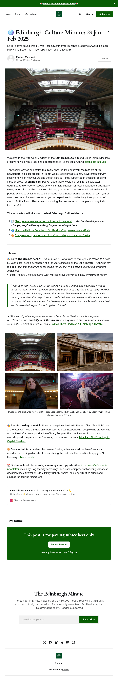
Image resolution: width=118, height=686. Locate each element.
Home (8, 14)
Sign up (59, 663)
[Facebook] (50, 642)
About (18, 14)
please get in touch (95, 161)
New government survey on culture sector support (43, 221)
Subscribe (104, 14)
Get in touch (31, 14)
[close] (114, 3)
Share (104, 58)
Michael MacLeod (25, 57)
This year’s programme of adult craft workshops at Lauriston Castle (52, 235)
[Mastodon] (67, 642)
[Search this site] (80, 14)
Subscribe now (59, 544)
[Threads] (61, 642)
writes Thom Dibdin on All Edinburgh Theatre (77, 324)
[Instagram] (73, 642)
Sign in (90, 14)
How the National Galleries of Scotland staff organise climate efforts (52, 230)
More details (27, 457)
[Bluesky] (56, 642)
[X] (44, 642)
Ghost (65, 669)
